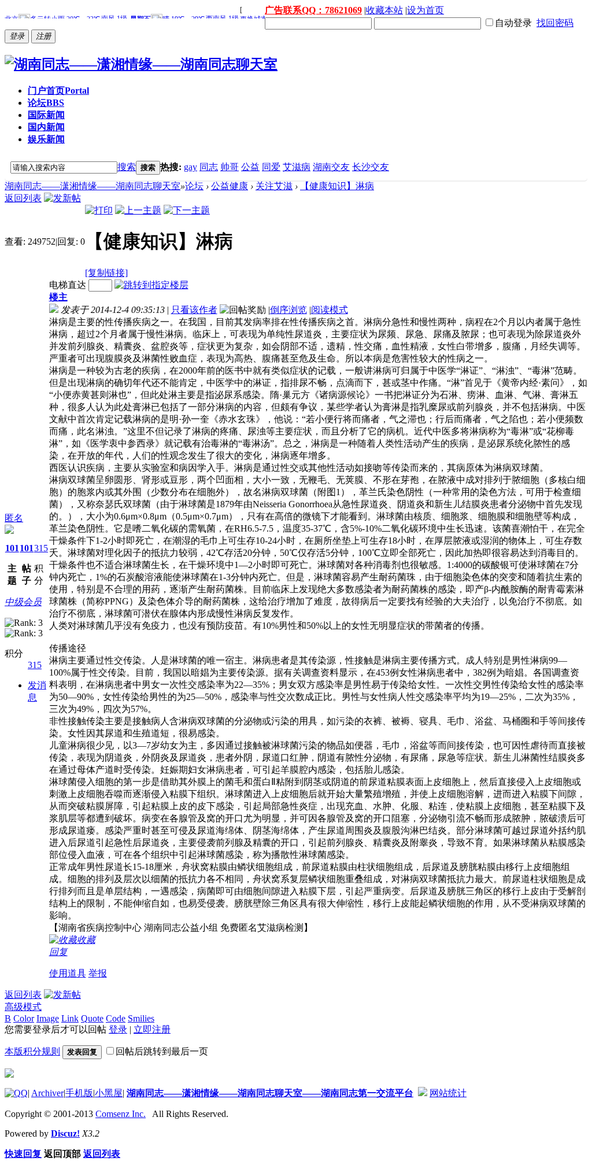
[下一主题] (187, 210)
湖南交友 (331, 167)
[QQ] (16, 1093)
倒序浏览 (288, 310)
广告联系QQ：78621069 (313, 10)
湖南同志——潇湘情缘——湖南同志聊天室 (92, 186)
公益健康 (229, 186)
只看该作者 (194, 310)
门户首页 (58, 90)
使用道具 (67, 973)
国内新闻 (46, 127)
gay (190, 167)
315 (41, 548)
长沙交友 (370, 167)
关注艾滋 (274, 186)
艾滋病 (296, 167)
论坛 (46, 103)
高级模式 (23, 1007)
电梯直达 (67, 285)
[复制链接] (106, 273)
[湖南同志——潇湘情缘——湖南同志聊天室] (141, 64)
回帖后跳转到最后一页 (162, 1051)
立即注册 (152, 1029)
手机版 (79, 1093)
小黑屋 (109, 1093)
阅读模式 (329, 310)
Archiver (47, 1093)
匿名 (14, 518)
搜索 (126, 167)
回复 (58, 952)
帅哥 (229, 167)
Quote (92, 1018)
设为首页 (425, 10)
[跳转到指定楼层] (151, 285)
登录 (118, 1029)
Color (23, 1018)
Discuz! (65, 1133)
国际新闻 (46, 115)
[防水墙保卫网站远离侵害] (422, 1093)
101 (12, 548)
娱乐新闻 (46, 139)
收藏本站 (384, 10)
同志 (208, 167)
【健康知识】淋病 (337, 186)
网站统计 (448, 1093)
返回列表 (23, 198)
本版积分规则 (32, 1051)
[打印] (99, 210)
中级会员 (23, 602)
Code (115, 1018)
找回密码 (555, 23)
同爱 (271, 167)
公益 (250, 167)
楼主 (58, 297)
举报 (97, 973)
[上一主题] (138, 210)
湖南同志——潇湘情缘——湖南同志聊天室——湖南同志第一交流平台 (270, 1093)
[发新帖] (62, 198)
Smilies (141, 1018)
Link (70, 1018)
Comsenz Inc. (120, 1114)
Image (47, 1018)
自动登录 (513, 23)
